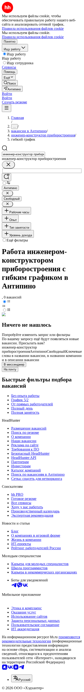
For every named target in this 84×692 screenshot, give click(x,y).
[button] (7, 94)
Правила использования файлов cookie (33, 37)
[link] (10, 83)
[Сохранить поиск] (6, 177)
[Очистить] (8, 165)
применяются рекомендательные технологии (41, 639)
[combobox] (23, 154)
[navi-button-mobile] (6, 108)
